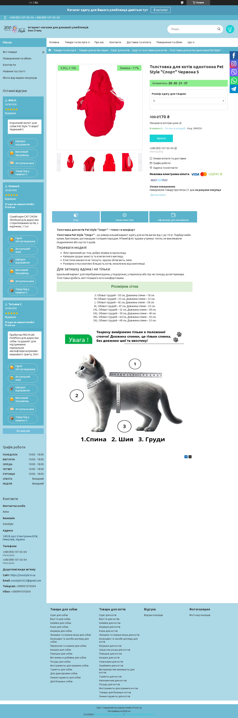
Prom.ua (137, 707)
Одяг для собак (59, 615)
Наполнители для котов (113, 680)
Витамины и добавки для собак (68, 657)
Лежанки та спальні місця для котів (119, 634)
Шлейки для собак (60, 623)
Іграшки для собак (60, 649)
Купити (161, 138)
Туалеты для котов (110, 676)
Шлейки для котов (109, 623)
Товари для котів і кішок (93, 50)
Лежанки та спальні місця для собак (70, 634)
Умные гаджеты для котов (114, 696)
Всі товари (10, 51)
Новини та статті (14, 71)
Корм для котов (108, 631)
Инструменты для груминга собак (69, 665)
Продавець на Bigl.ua (119, 711)
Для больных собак (61, 681)
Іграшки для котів (109, 657)
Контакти (115, 42)
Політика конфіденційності (140, 714)
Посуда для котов (109, 684)
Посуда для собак (60, 661)
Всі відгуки (23, 430)
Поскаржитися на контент (109, 714)
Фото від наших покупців (20, 77)
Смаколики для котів (111, 661)
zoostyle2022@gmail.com (26, 580)
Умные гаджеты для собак (65, 677)
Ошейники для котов (111, 665)
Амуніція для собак (61, 631)
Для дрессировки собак (64, 673)
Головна (54, 42)
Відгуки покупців (153, 615)
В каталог (161, 10)
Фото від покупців (199, 615)
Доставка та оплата (139, 42)
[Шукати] (219, 29)
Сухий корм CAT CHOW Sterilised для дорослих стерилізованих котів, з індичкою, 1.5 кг (24, 221)
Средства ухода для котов (114, 649)
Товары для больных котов (115, 692)
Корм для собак (59, 626)
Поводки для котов (110, 653)
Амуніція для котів (109, 626)
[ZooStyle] (15, 28)
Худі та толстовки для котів (149, 50)
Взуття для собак (60, 619)
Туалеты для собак (61, 669)
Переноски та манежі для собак (68, 645)
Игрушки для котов (110, 645)
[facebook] (186, 457)
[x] (190, 457)
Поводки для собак (61, 653)
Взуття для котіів (109, 619)
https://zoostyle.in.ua (23, 575)
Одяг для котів (120, 50)
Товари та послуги (76, 42)
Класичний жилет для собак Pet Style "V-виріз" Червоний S (24, 126)
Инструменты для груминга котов (118, 688)
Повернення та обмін (169, 42)
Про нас (99, 42)
